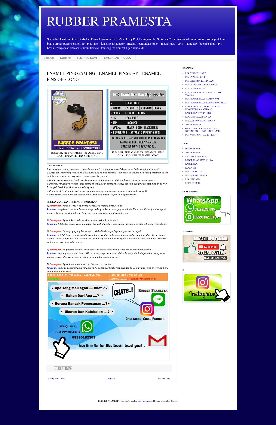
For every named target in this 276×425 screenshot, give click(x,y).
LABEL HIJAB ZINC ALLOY (199, 159)
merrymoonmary (144, 400)
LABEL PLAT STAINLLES (198, 112)
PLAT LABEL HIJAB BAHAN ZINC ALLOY (206, 102)
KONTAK (65, 57)
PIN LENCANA (193, 179)
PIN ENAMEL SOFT (195, 76)
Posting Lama (164, 378)
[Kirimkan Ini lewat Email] (56, 368)
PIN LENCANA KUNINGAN (199, 80)
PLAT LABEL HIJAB (195, 88)
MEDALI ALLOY (193, 171)
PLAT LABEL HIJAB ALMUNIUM (202, 98)
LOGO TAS (190, 167)
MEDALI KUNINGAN (196, 175)
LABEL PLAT (191, 163)
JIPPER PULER (192, 152)
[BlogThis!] (59, 368)
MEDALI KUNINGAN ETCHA (200, 120)
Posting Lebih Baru (56, 378)
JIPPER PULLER (193, 124)
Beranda (49, 57)
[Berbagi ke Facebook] (67, 368)
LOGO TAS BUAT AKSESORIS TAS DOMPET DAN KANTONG (203, 107)
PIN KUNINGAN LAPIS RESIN (200, 134)
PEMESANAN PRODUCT (118, 57)
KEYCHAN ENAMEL (195, 156)
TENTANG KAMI (87, 57)
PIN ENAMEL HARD (195, 73)
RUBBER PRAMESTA (109, 20)
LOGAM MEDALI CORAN (198, 116)
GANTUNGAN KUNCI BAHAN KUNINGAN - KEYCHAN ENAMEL (203, 129)
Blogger (173, 400)
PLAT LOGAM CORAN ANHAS (201, 84)
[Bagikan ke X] (63, 368)
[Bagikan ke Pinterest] (70, 368)
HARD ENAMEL (193, 148)
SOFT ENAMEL (193, 182)
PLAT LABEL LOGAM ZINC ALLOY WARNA (203, 93)
